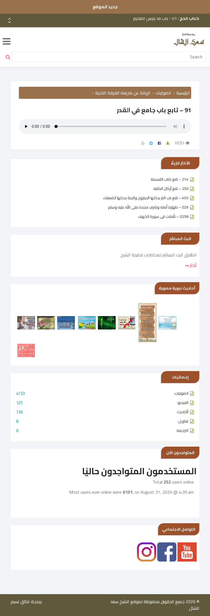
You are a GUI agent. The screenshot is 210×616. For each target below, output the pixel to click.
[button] (9, 22)
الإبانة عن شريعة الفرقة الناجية (122, 92)
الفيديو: (102, 402)
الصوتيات (163, 92)
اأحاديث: (102, 412)
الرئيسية (183, 92)
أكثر (193, 265)
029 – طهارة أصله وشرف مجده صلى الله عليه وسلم (148, 207)
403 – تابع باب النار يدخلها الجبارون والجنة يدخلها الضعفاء (145, 197)
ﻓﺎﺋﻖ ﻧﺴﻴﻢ (20, 601)
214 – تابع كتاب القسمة (169, 179)
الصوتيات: (102, 393)
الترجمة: (102, 430)
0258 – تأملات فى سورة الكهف (163, 216)
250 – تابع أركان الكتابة (170, 188)
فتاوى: (102, 421)
